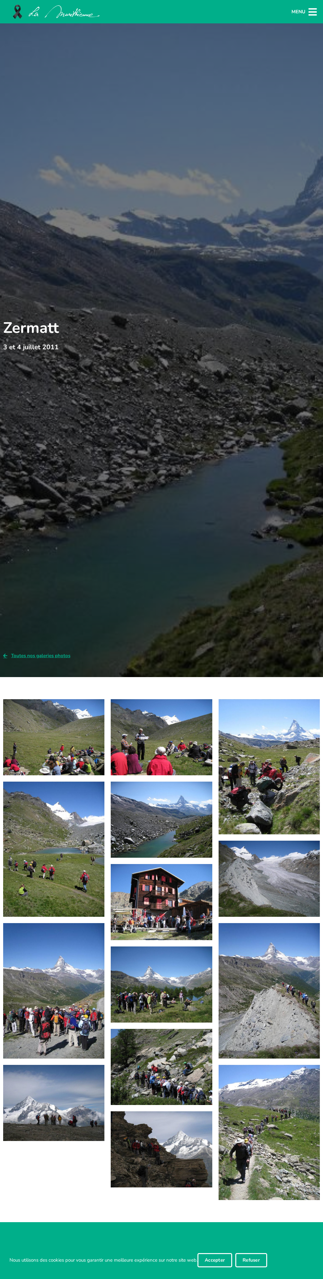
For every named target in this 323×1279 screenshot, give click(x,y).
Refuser (251, 1260)
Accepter (215, 1260)
